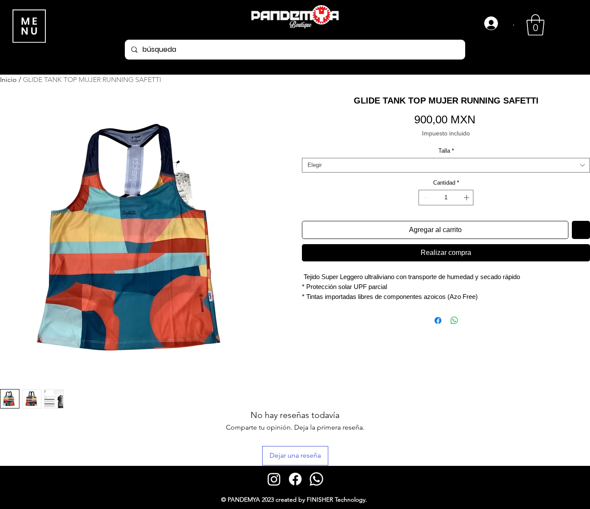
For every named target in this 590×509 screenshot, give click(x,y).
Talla (446, 151)
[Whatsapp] (316, 479)
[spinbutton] (446, 197)
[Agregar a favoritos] (581, 230)
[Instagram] (274, 479)
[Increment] (467, 197)
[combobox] (446, 165)
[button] (535, 24)
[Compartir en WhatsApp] (454, 320)
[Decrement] (425, 197)
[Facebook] (295, 479)
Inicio (8, 79)
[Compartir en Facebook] (438, 320)
